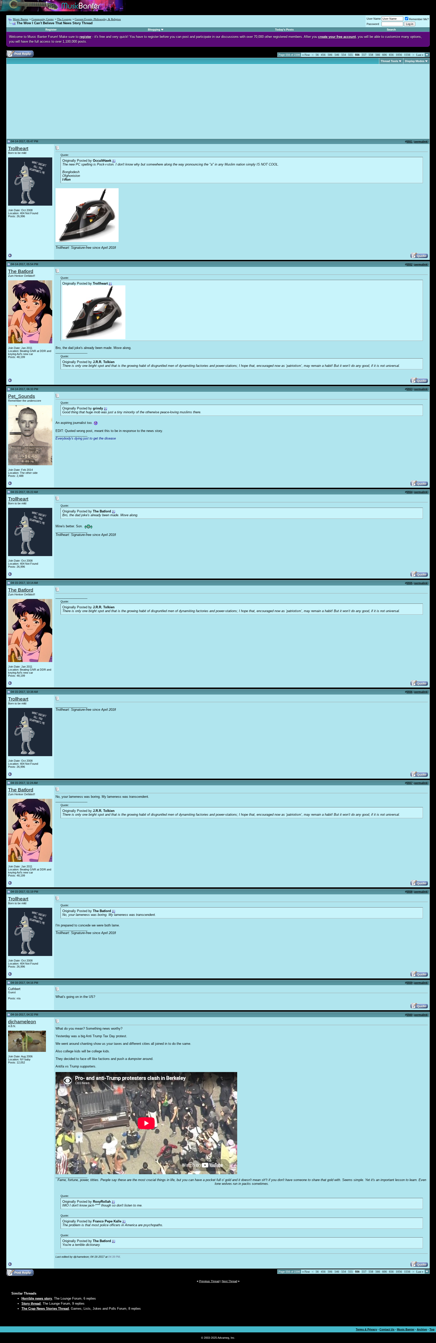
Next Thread (229, 1281)
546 (337, 54)
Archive (422, 1329)
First (306, 54)
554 (343, 54)
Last (419, 54)
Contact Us (386, 1329)
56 (317, 54)
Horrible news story (36, 1298)
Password (373, 23)
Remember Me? (419, 19)
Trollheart (18, 148)
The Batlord (20, 271)
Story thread (31, 1303)
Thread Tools (389, 61)
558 (371, 54)
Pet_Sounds (21, 396)
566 (377, 54)
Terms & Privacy (366, 1329)
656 (391, 54)
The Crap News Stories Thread (45, 1308)
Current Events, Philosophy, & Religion (98, 19)
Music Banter (20, 19)
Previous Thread (209, 1281)
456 (323, 54)
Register (51, 29)
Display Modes (414, 61)
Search (391, 29)
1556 (407, 54)
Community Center (43, 19)
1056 (399, 54)
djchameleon (22, 1021)
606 (384, 54)
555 (350, 54)
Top (431, 1329)
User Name (374, 18)
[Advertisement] (50, 101)
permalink (420, 141)
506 (330, 54)
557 (364, 54)
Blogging (154, 29)
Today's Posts (284, 29)
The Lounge (64, 19)
